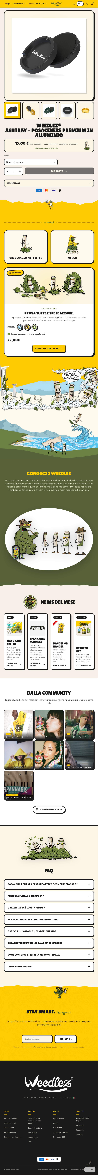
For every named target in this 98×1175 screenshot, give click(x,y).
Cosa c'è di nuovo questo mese (34, 1120)
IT (79, 4)
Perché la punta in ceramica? (26, 896)
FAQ (29, 1142)
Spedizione (58, 1119)
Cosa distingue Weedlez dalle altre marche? (35, 943)
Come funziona (35, 1128)
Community (33, 1137)
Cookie (79, 1134)
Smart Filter (10, 1119)
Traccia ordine (61, 1132)
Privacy (80, 1125)
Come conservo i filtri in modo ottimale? (34, 954)
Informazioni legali (82, 1119)
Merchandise (10, 1132)
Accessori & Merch (36, 4)
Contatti (57, 1128)
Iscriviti (65, 1039)
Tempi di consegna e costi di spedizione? (33, 919)
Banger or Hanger (13, 1137)
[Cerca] (73, 4)
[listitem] (14, 641)
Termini (80, 1130)
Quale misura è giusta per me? (26, 907)
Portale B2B (59, 1137)
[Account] (86, 4)
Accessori (9, 1128)
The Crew (32, 1133)
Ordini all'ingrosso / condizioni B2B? (32, 931)
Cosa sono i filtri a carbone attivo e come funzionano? (43, 884)
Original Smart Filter (14, 4)
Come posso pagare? (20, 966)
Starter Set (10, 1123)
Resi (55, 1123)
